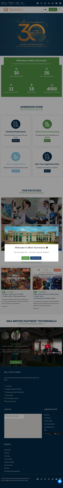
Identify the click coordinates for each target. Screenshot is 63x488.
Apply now (25, 258)
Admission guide (36, 258)
